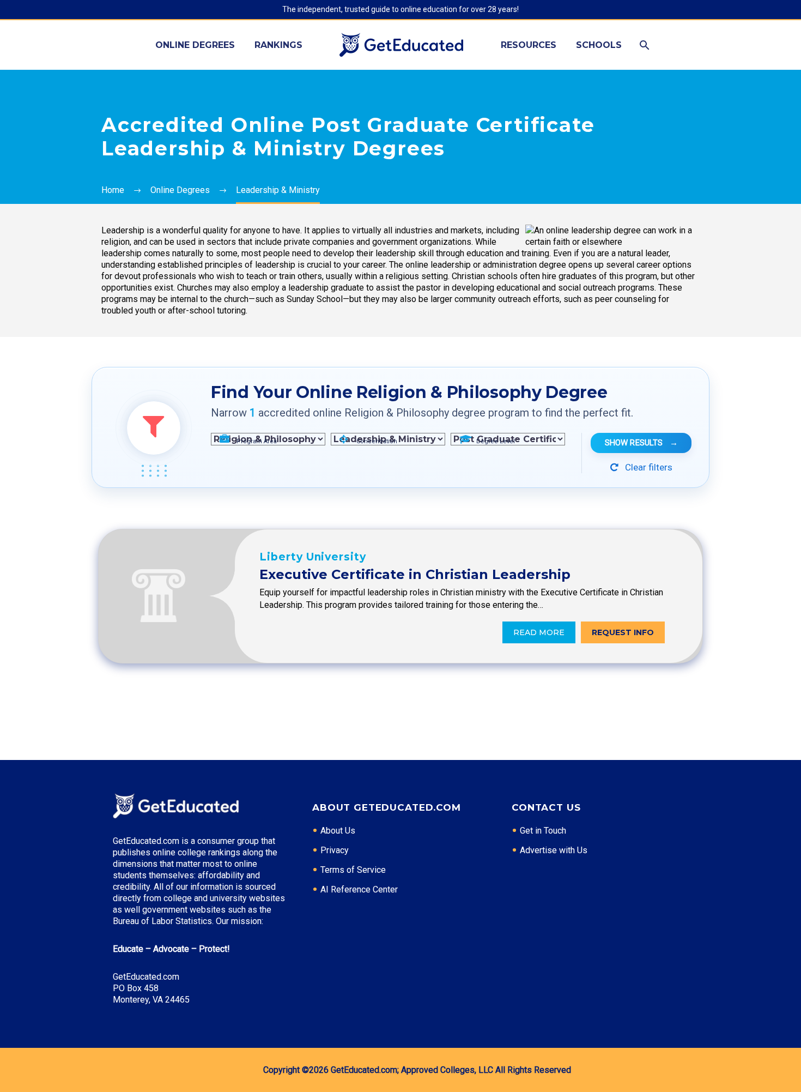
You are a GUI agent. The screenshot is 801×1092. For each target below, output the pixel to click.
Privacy (334, 850)
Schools (599, 45)
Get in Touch (543, 830)
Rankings (278, 45)
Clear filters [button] (647, 467)
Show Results (641, 443)
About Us (337, 830)
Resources (528, 45)
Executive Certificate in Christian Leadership (415, 574)
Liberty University (312, 557)
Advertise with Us (553, 850)
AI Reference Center (359, 889)
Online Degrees (195, 45)
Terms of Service (353, 870)
